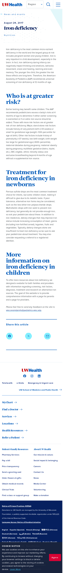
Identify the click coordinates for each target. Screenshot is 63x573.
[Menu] (58, 4)
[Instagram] (31, 375)
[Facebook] (24, 375)
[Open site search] (48, 4)
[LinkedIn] (38, 375)
